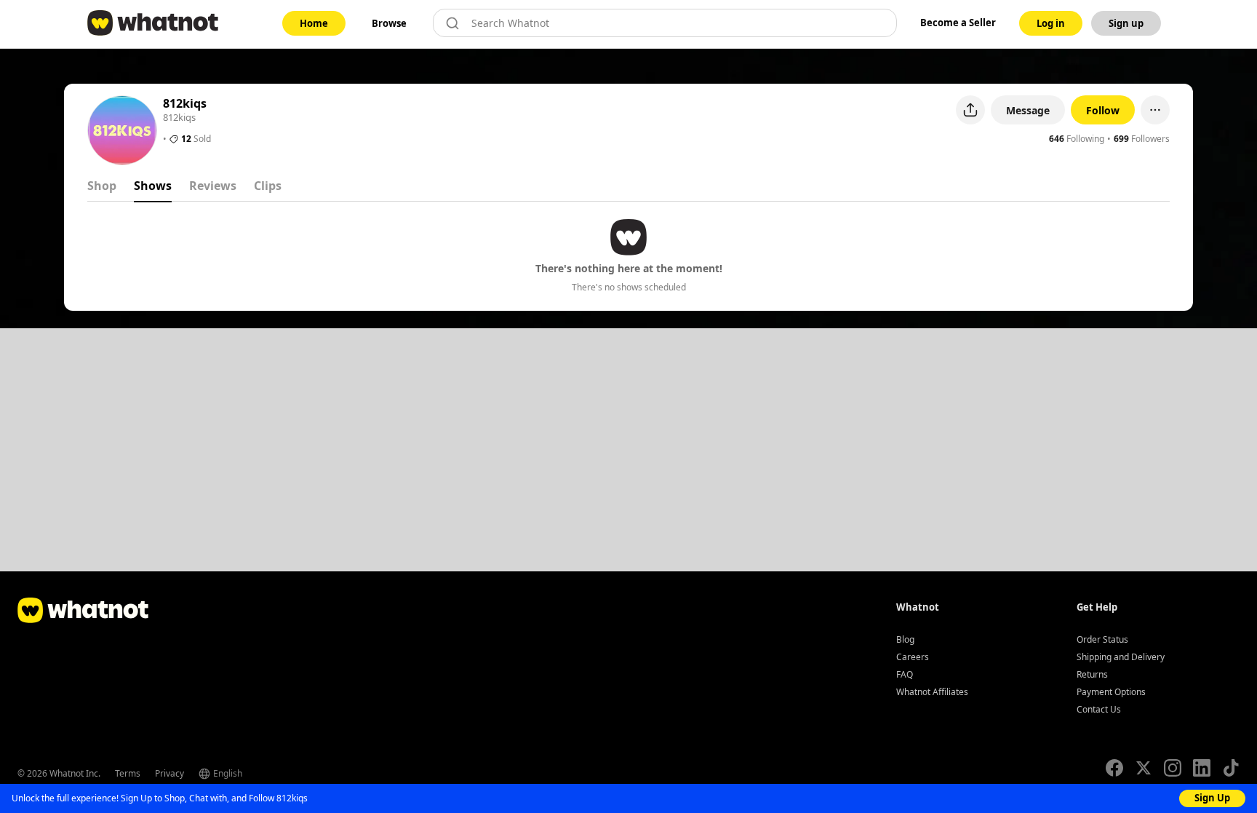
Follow (1103, 110)
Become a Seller (958, 22)
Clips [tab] (268, 186)
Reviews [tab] (212, 186)
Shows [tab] (153, 186)
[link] (314, 23)
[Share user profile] (970, 109)
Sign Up (1212, 797)
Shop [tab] (101, 186)
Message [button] (1028, 110)
